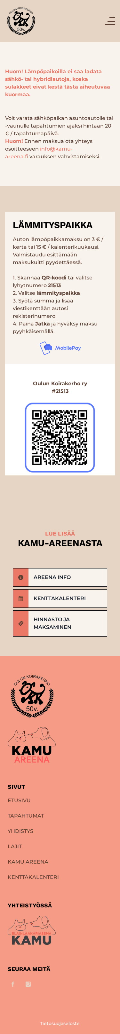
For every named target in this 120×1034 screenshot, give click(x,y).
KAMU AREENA (28, 862)
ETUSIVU (19, 800)
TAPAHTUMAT (26, 816)
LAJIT (15, 846)
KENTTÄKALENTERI (33, 877)
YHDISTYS (20, 831)
